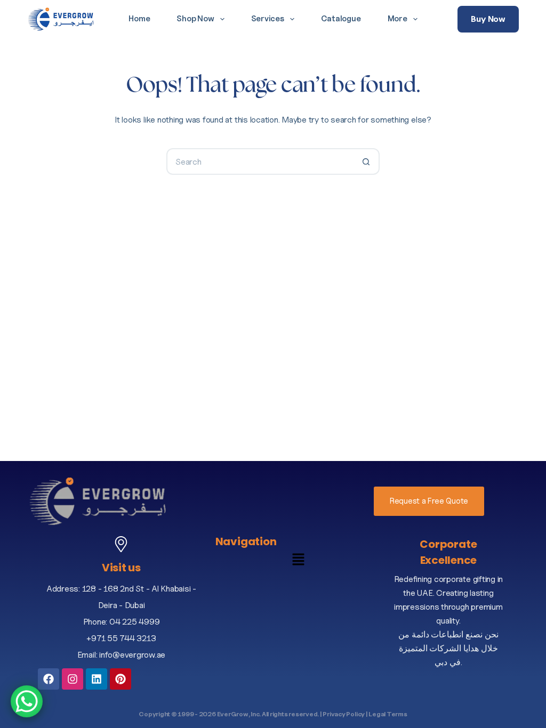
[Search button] (366, 161)
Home (139, 18)
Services (267, 18)
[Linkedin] (96, 679)
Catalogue (341, 18)
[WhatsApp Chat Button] (27, 701)
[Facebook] (48, 679)
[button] (298, 561)
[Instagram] (72, 679)
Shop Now (195, 18)
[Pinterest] (120, 679)
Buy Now (488, 19)
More (397, 18)
